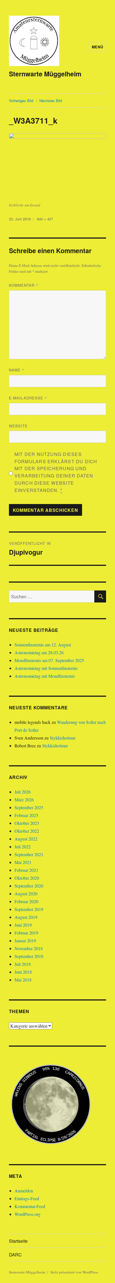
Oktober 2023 (27, 823)
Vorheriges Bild (21, 100)
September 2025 (29, 807)
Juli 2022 (23, 846)
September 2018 (29, 956)
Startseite (18, 1241)
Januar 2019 (25, 940)
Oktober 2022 (27, 831)
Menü (97, 47)
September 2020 (29, 886)
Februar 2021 (26, 870)
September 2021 (29, 854)
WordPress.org (27, 1214)
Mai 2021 (23, 862)
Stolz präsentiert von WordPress (74, 1272)
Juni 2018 (23, 972)
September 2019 (29, 909)
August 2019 (26, 917)
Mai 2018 (23, 980)
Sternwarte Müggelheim (45, 73)
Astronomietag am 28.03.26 (39, 652)
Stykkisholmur (62, 738)
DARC (15, 1254)
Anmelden (24, 1190)
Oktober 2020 (27, 878)
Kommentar (23, 285)
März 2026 (24, 799)
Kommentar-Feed (30, 1206)
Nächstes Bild (50, 100)
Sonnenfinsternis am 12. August (43, 645)
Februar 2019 (26, 933)
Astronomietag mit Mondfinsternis (45, 676)
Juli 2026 (23, 792)
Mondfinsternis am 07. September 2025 (49, 660)
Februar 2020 (26, 901)
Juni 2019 (23, 925)
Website (18, 426)
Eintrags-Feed (27, 1198)
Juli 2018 (23, 964)
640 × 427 (45, 219)
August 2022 (26, 839)
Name (16, 370)
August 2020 (26, 893)
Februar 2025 (26, 815)
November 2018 (29, 948)
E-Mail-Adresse (28, 398)
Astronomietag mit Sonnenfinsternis (46, 668)
